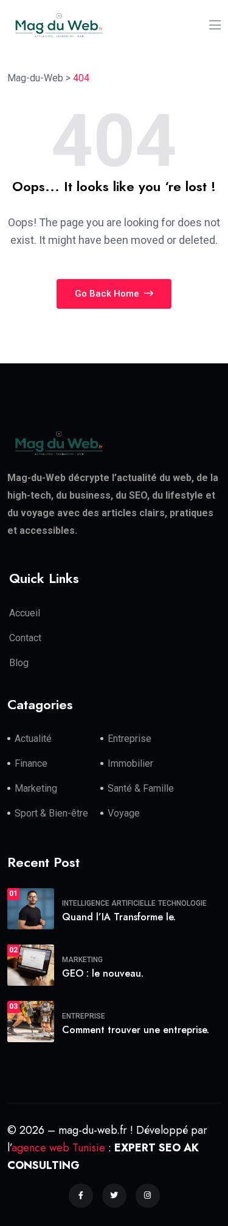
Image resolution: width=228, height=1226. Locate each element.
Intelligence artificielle (109, 903)
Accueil (24, 613)
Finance (31, 763)
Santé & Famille (141, 788)
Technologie (182, 903)
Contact (25, 638)
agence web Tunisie (58, 1148)
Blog (19, 663)
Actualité (33, 738)
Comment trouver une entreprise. (135, 1030)
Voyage (124, 813)
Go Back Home (108, 293)
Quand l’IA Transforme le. (119, 917)
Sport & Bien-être (51, 813)
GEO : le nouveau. (102, 973)
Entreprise (129, 738)
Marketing (36, 788)
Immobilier (130, 763)
